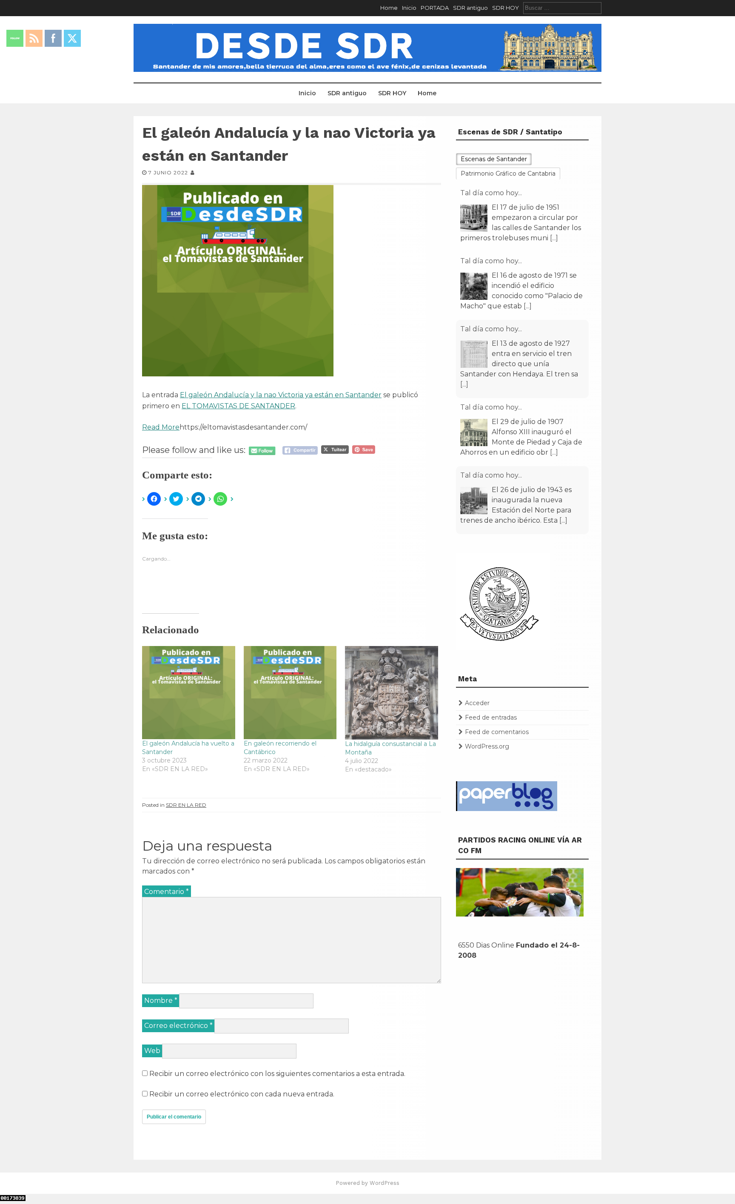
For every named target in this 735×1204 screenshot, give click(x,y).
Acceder (477, 703)
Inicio (409, 7)
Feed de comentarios (497, 732)
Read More (160, 427)
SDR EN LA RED (186, 805)
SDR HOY (505, 7)
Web (152, 1051)
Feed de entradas (491, 717)
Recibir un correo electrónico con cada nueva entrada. (241, 1094)
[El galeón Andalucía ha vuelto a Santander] (188, 692)
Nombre (160, 1000)
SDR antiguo (470, 7)
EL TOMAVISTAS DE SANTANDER (238, 406)
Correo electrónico (178, 1026)
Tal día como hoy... (491, 193)
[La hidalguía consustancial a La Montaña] (391, 693)
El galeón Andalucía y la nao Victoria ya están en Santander (281, 395)
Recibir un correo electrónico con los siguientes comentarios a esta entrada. (277, 1074)
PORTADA (435, 7)
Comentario (166, 892)
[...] (554, 238)
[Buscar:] (562, 7)
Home (389, 7)
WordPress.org (487, 746)
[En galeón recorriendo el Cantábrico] (290, 692)
